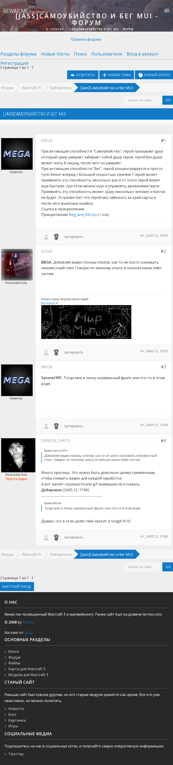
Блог (12, 714)
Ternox (29, 622)
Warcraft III (31, 87)
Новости (16, 708)
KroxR (46, 251)
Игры (13, 725)
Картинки (17, 720)
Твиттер (16, 753)
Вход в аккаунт (143, 54)
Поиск (80, 54)
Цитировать (73, 236)
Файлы (14, 663)
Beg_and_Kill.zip (82, 214)
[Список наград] (56, 236)
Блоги (13, 651)
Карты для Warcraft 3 (26, 668)
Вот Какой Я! (49, 303)
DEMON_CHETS (55, 440)
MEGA (46, 140)
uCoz (29, 632)
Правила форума (86, 39)
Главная (56, 29)
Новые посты (55, 54)
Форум (14, 657)
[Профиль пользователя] (46, 236)
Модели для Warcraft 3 (28, 674)
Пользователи (106, 54)
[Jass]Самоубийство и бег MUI (106, 87)
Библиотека (60, 87)
